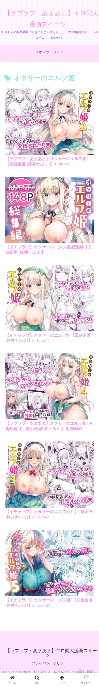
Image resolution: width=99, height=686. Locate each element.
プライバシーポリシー (49, 663)
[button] (88, 611)
